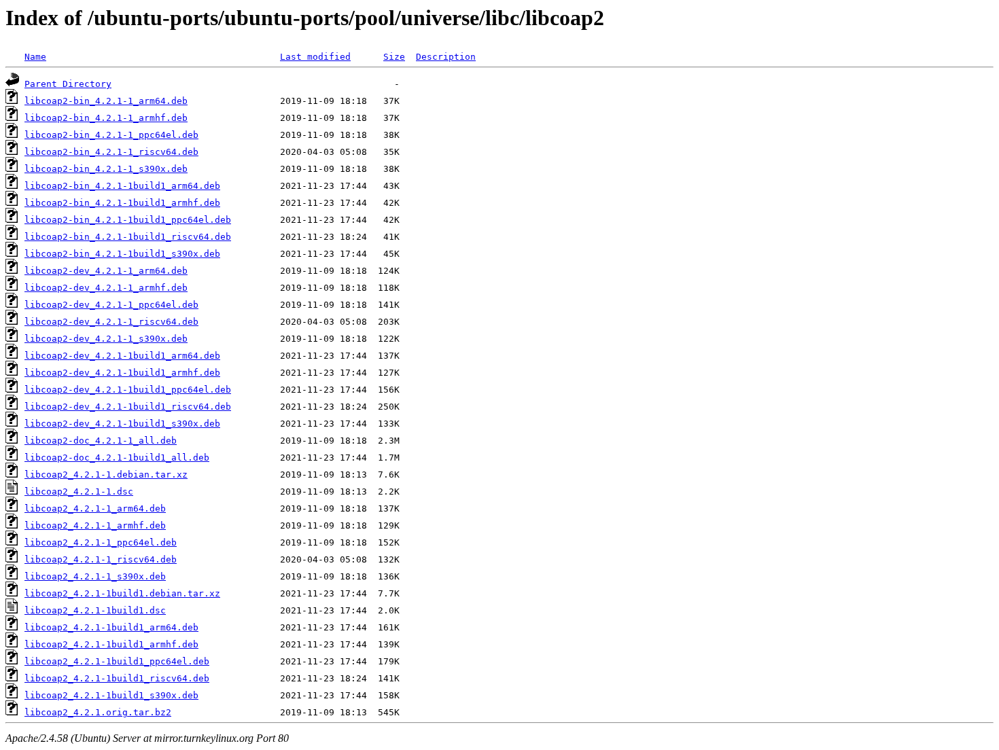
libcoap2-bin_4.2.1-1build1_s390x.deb (122, 254)
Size (394, 57)
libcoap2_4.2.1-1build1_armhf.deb (111, 644)
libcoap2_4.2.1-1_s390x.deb (95, 576)
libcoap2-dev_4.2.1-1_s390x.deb (106, 339)
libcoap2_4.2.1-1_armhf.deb (95, 525)
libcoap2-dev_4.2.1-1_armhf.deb (106, 288)
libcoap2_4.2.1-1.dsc (78, 491)
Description (446, 57)
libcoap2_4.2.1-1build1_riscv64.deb (116, 678)
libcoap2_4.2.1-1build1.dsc (95, 610)
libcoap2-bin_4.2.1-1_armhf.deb (106, 118)
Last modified (315, 57)
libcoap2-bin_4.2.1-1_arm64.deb (106, 101)
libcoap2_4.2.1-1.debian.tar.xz (106, 474)
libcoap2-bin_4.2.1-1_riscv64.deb (111, 152)
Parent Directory (67, 84)
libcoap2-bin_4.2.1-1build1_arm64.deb (122, 186)
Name (35, 57)
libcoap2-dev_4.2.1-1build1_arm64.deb (122, 356)
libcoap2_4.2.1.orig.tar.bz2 (97, 712)
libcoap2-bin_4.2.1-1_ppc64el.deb (111, 135)
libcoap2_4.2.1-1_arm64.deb (95, 508)
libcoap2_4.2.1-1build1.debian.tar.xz (122, 593)
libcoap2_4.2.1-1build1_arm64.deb (111, 627)
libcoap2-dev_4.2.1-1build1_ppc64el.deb (127, 390)
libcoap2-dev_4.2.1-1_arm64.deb (106, 271)
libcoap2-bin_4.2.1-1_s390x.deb (106, 169)
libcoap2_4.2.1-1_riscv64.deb (100, 559)
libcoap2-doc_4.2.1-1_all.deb (100, 440)
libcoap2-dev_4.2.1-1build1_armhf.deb (122, 373)
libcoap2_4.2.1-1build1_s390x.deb (111, 695)
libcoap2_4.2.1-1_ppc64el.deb (100, 542)
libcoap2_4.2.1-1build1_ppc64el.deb (116, 661)
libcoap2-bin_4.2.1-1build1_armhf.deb (122, 203)
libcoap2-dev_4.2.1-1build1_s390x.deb (122, 423)
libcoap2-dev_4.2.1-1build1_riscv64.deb (127, 406)
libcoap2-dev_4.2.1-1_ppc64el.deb (111, 305)
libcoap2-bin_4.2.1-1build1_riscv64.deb (127, 237)
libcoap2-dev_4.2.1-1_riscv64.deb (111, 322)
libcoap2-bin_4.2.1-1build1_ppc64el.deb (127, 220)
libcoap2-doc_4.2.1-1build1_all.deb (116, 457)
